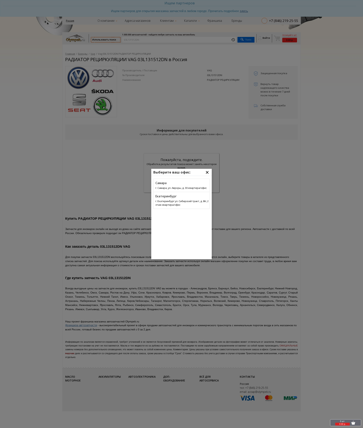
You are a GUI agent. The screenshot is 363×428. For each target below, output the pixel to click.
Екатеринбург (166, 196)
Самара (161, 183)
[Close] (207, 172)
